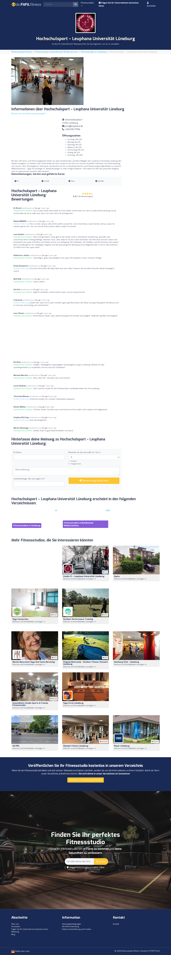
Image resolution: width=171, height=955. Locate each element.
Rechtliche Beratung (70, 926)
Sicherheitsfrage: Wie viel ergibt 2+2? (29, 479)
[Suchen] (75, 4)
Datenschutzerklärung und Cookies (76, 929)
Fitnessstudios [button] (87, 2)
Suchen (102, 861)
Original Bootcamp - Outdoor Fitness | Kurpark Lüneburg (85, 663)
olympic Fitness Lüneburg (75, 746)
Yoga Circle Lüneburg (73, 703)
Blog (13, 934)
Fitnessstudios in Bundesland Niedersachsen (56, 51)
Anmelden (151, 6)
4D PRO (15, 746)
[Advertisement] (124, 76)
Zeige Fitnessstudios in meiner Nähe (86, 867)
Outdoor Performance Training (78, 619)
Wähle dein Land (22, 951)
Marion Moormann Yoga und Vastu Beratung (33, 662)
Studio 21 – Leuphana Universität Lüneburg (83, 576)
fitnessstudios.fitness (21, 51)
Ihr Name (17, 452)
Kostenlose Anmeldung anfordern (85, 780)
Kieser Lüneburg (122, 746)
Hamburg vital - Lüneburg (126, 662)
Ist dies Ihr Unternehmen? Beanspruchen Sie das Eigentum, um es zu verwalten (85, 44)
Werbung (15, 932)
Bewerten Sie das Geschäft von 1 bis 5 (84, 452)
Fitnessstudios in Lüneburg (93, 51)
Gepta (117, 576)
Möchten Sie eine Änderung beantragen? (28, 113)
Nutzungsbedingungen (71, 924)
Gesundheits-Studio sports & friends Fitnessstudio (30, 704)
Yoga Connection (20, 619)
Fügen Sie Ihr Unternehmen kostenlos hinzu (119, 4)
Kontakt (116, 924)
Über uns (15, 924)
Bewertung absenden (95, 480)
